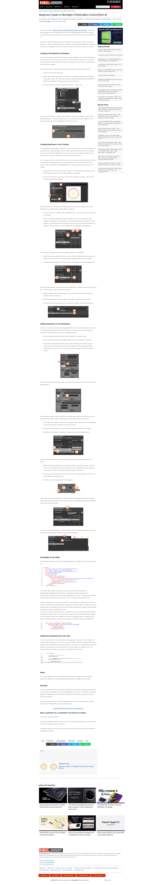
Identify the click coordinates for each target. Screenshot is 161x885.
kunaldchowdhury (50, 862)
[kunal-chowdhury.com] (51, 4)
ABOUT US (44, 875)
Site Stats (49, 6)
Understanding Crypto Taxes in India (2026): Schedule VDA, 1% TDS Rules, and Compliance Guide (110, 170)
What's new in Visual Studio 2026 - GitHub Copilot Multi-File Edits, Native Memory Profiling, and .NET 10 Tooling (109, 116)
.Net (43, 741)
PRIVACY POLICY (69, 875)
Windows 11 (42, 868)
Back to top (107, 880)
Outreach (66, 6)
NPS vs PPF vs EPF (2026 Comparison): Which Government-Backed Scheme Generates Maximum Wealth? (109, 157)
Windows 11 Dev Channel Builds (64, 868)
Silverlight (80, 741)
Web (87, 741)
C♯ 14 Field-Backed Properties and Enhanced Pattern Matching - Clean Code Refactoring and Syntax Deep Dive (110, 109)
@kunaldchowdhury (48, 860)
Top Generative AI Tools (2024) (106, 75)
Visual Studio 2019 (56, 870)
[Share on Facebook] (94, 25)
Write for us (58, 6)
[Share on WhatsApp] (117, 25)
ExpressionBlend (60, 741)
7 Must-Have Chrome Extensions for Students (110, 55)
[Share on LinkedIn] (74, 745)
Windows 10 (50, 868)
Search (116, 6)
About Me (75, 6)
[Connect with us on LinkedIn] (114, 2)
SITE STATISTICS (98, 875)
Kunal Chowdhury (84, 880)
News (42, 6)
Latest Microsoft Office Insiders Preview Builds (105, 868)
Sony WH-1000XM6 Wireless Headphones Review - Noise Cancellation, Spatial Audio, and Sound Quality (109, 123)
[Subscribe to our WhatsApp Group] (119, 2)
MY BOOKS (55, 875)
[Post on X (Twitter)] (83, 25)
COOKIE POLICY (83, 875)
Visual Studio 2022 (44, 870)
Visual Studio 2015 (79, 870)
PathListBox (71, 741)
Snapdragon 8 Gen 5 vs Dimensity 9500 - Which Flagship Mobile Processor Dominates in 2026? (110, 137)
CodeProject (50, 741)
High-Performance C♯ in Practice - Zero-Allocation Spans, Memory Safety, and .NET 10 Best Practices (109, 130)
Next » (42, 751)
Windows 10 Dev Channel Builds (82, 868)
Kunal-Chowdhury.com (64, 880)
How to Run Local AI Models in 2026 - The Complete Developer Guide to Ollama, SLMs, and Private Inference (110, 98)
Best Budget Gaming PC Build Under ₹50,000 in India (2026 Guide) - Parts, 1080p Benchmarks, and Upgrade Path (110, 91)
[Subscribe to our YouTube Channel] (117, 2)
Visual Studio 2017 (67, 870)
